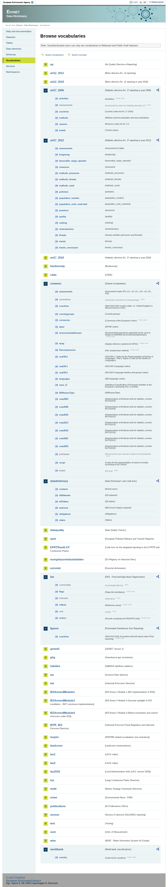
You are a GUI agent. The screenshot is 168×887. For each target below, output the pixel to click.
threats (62, 235)
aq (51, 64)
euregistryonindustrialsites (67, 559)
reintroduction (66, 229)
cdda (53, 274)
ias (52, 674)
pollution (63, 192)
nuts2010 (63, 415)
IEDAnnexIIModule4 (62, 712)
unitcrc (62, 618)
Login (135, 2)
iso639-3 (63, 366)
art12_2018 (57, 81)
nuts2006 (63, 407)
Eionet (19, 25)
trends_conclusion (68, 247)
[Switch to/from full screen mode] (145, 2)
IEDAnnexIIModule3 (62, 700)
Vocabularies (13, 60)
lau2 (52, 763)
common (55, 283)
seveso (54, 814)
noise (53, 797)
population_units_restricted (73, 204)
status (62, 520)
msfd (53, 788)
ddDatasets (64, 495)
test (52, 823)
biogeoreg (64, 154)
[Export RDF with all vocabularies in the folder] (157, 91)
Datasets (10, 37)
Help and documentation (19, 31)
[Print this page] (141, 2)
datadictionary (59, 481)
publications (58, 806)
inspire (54, 737)
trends (62, 130)
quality (62, 216)
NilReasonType (66, 393)
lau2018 (55, 771)
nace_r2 (63, 385)
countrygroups (66, 314)
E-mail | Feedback (15, 877)
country (63, 857)
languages (64, 379)
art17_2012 (57, 140)
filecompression (67, 350)
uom (53, 832)
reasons (63, 124)
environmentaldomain (70, 333)
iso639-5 (63, 372)
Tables (9, 43)
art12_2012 (57, 73)
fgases (54, 628)
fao (52, 576)
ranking (63, 223)
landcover (56, 745)
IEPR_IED (56, 725)
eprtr (53, 538)
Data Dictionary (31, 25)
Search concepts (79, 55)
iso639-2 (63, 356)
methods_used (66, 185)
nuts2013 (63, 422)
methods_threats (67, 179)
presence (63, 210)
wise (53, 840)
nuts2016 (63, 430)
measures (64, 167)
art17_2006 (57, 90)
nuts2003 (63, 399)
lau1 (52, 754)
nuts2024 (63, 446)
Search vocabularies (54, 55)
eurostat (55, 568)
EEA (19, 2)
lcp (52, 780)
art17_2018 (57, 257)
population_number (69, 198)
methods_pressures (69, 173)
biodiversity (57, 266)
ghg (52, 657)
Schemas (11, 54)
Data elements (13, 48)
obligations (65, 514)
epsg (61, 343)
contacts (63, 489)
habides (55, 666)
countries (64, 111)
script (62, 462)
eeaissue (63, 508)
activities (63, 98)
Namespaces (13, 72)
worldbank (56, 849)
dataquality (57, 530)
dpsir (61, 327)
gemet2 (54, 648)
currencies (64, 320)
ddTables (63, 501)
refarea (62, 605)
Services (10, 66)
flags (61, 591)
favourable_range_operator (72, 161)
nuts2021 (63, 438)
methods (63, 118)
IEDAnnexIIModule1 (62, 692)
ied (52, 683)
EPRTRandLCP (60, 547)
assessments (65, 148)
